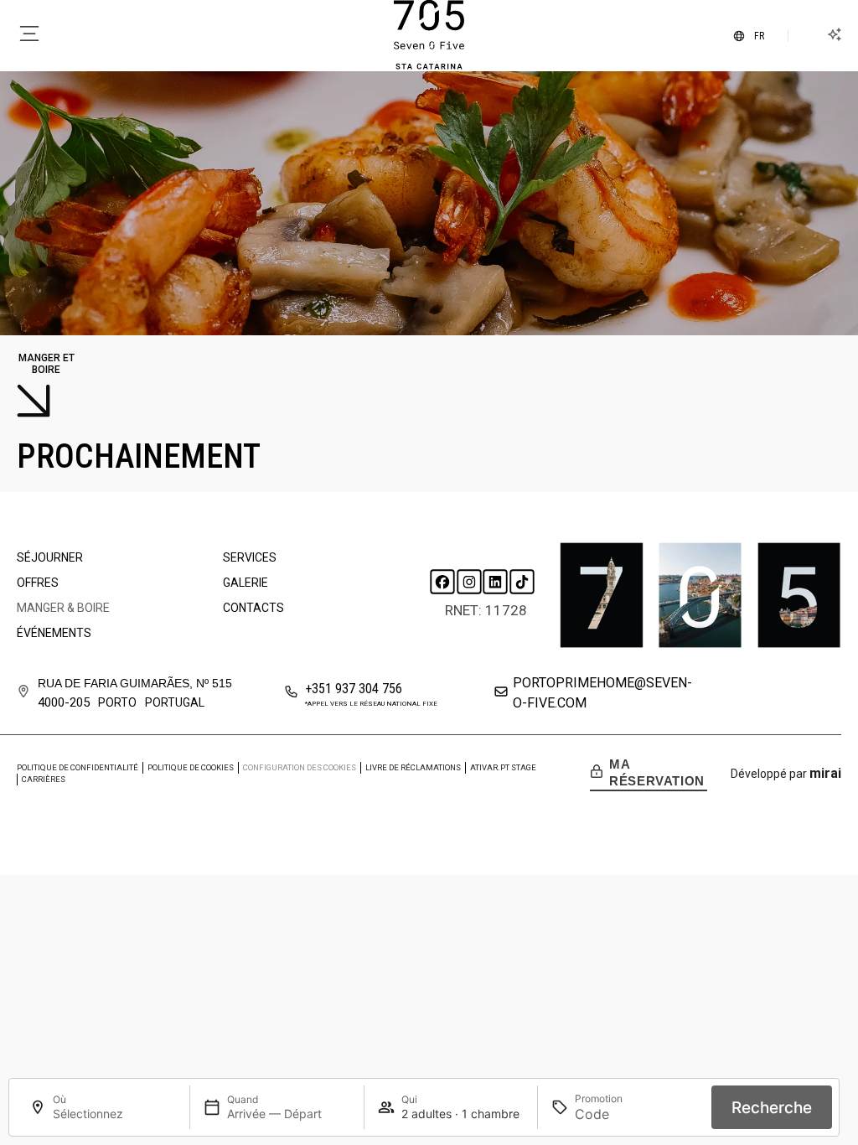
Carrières (43, 779)
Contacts (253, 607)
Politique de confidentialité (77, 767)
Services (250, 557)
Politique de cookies (190, 767)
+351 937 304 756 (353, 689)
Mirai (825, 773)
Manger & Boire (63, 607)
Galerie (245, 582)
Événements (54, 633)
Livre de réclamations (413, 767)
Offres (38, 582)
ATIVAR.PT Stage (503, 767)
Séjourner (50, 557)
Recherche (771, 1107)
